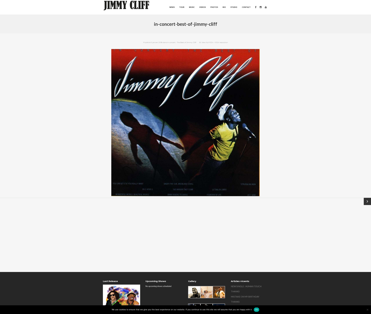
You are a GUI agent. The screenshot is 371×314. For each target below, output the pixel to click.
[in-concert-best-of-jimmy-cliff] (185, 123)
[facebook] (255, 7)
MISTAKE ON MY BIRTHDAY (245, 296)
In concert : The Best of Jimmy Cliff (181, 42)
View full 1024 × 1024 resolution (215, 42)
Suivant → (367, 201)
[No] (367, 309)
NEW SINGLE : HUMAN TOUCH (246, 286)
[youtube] (265, 7)
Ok (256, 309)
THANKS (235, 291)
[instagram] (260, 7)
